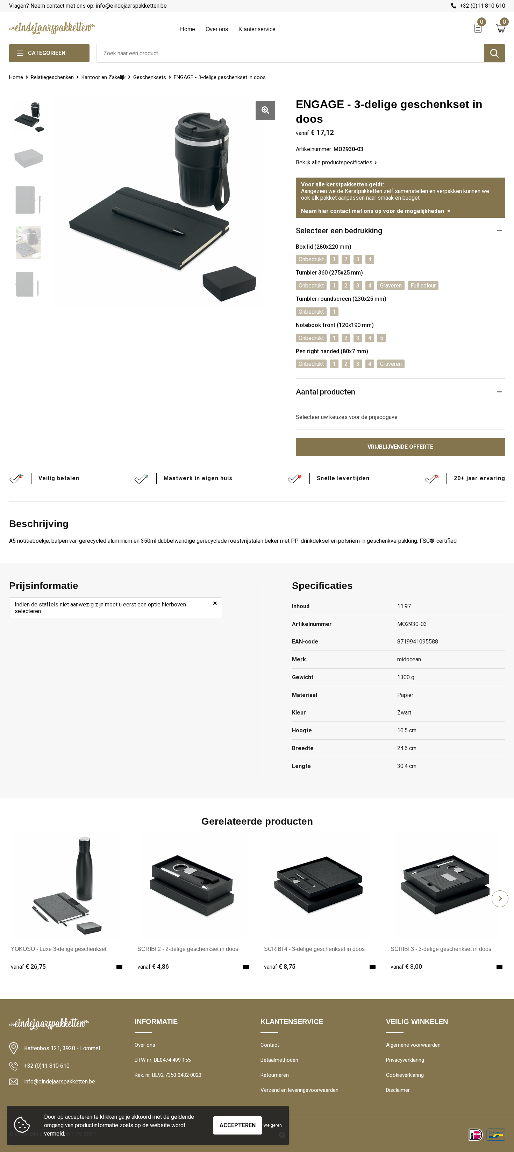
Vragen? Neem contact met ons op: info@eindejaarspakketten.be (88, 5)
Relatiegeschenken (52, 77)
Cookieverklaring (405, 1075)
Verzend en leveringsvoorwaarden (299, 1090)
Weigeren (272, 1125)
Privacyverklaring (405, 1060)
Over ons (217, 29)
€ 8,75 (279, 966)
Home (187, 29)
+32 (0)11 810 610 (482, 5)
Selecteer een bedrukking (339, 230)
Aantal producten (325, 391)
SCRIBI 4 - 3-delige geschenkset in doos (314, 949)
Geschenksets (149, 77)
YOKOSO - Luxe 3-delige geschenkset (58, 949)
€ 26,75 (28, 966)
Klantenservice (257, 29)
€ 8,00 (406, 966)
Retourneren (274, 1075)
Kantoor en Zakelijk (103, 77)
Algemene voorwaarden (413, 1045)
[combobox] (290, 53)
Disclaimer (398, 1090)
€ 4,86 (153, 966)
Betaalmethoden (279, 1060)
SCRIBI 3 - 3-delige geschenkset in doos (441, 949)
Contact (269, 1045)
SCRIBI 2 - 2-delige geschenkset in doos (187, 949)
